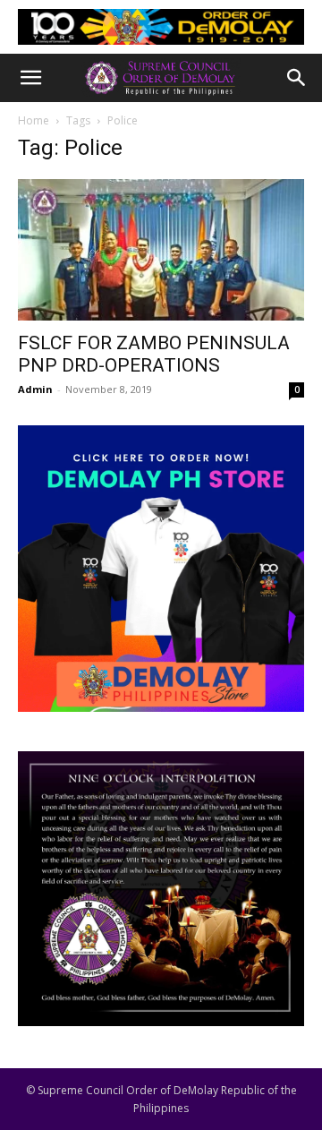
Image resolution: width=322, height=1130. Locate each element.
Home (33, 120)
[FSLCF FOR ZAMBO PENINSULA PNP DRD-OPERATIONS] (161, 250)
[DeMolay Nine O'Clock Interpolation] (161, 889)
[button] (30, 78)
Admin (35, 389)
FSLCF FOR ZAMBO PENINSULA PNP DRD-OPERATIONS (154, 354)
